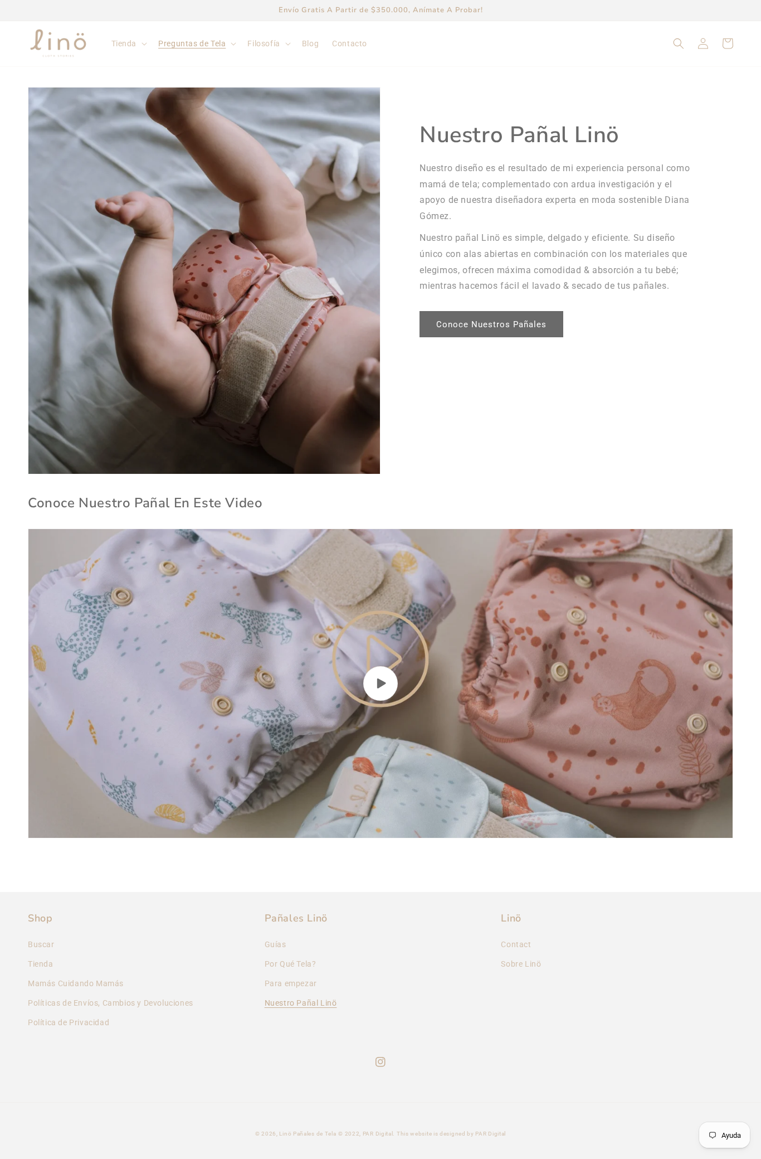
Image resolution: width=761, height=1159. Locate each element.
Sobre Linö (521, 963)
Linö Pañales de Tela (307, 1134)
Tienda (40, 963)
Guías (275, 944)
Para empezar (291, 983)
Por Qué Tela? (290, 963)
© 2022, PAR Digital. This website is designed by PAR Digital (422, 1134)
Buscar (41, 944)
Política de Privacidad (68, 1022)
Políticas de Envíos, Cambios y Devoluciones (110, 1002)
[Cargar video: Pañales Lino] (380, 683)
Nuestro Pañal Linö (301, 1002)
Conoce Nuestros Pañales (491, 324)
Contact (516, 944)
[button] (128, 43)
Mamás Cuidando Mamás (76, 983)
